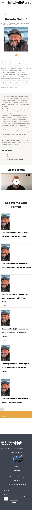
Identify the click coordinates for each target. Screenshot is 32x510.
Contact (17, 470)
